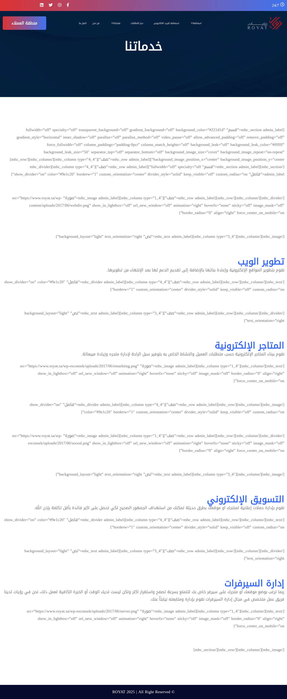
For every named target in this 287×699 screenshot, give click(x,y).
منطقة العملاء (24, 23)
